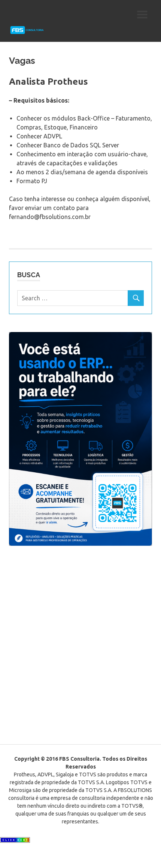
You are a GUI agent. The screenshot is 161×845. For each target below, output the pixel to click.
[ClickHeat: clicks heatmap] (15, 840)
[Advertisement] (80, 646)
